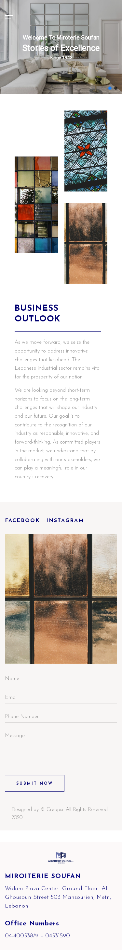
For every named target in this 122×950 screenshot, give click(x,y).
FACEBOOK (22, 520)
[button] (110, 88)
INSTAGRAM (65, 520)
